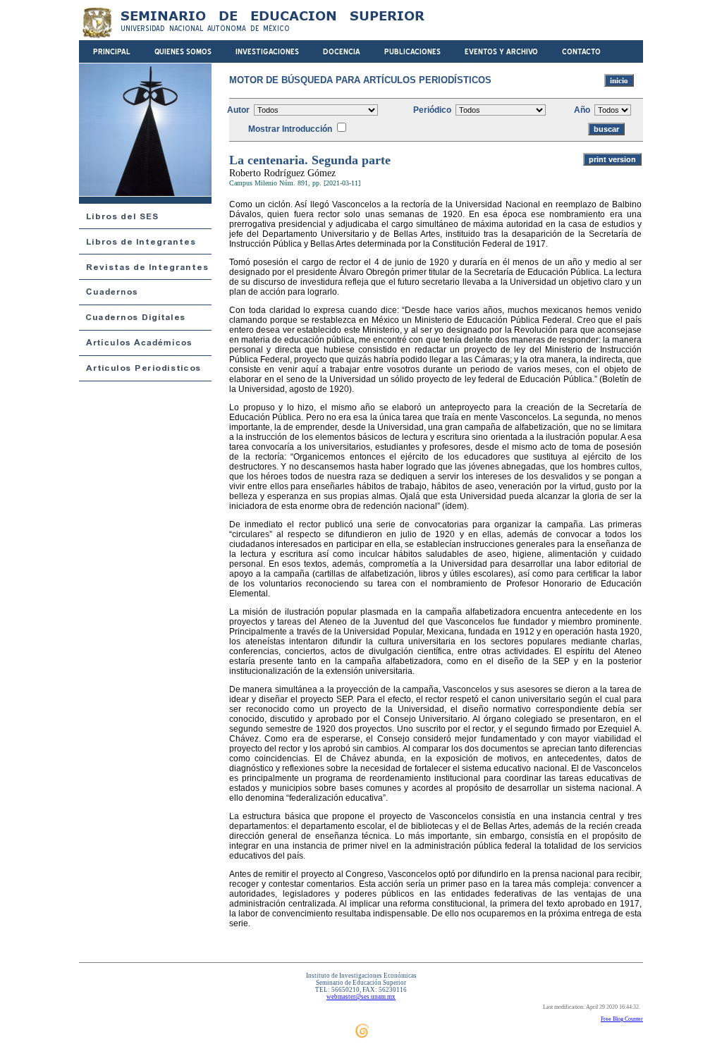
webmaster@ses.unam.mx (361, 996)
